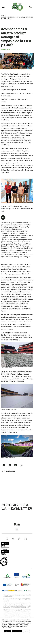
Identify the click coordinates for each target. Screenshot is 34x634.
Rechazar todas (17, 631)
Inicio (2, 15)
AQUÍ (9, 628)
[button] (4, 465)
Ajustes (26, 631)
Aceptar (7, 631)
